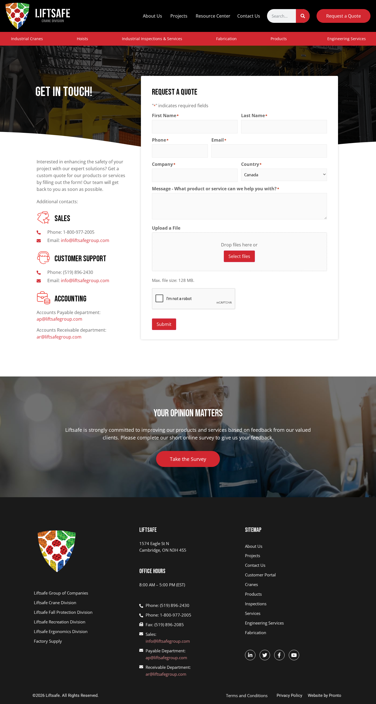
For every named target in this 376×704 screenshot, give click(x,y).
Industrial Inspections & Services (152, 38)
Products (279, 38)
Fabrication (226, 38)
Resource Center (213, 16)
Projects (178, 16)
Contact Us (248, 16)
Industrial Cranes (27, 38)
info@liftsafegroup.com (168, 641)
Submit (164, 324)
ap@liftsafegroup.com (59, 319)
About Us (152, 16)
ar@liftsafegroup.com (59, 337)
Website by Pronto (324, 695)
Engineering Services (346, 38)
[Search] (303, 16)
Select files (239, 256)
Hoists (82, 38)
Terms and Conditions (247, 695)
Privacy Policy (289, 695)
